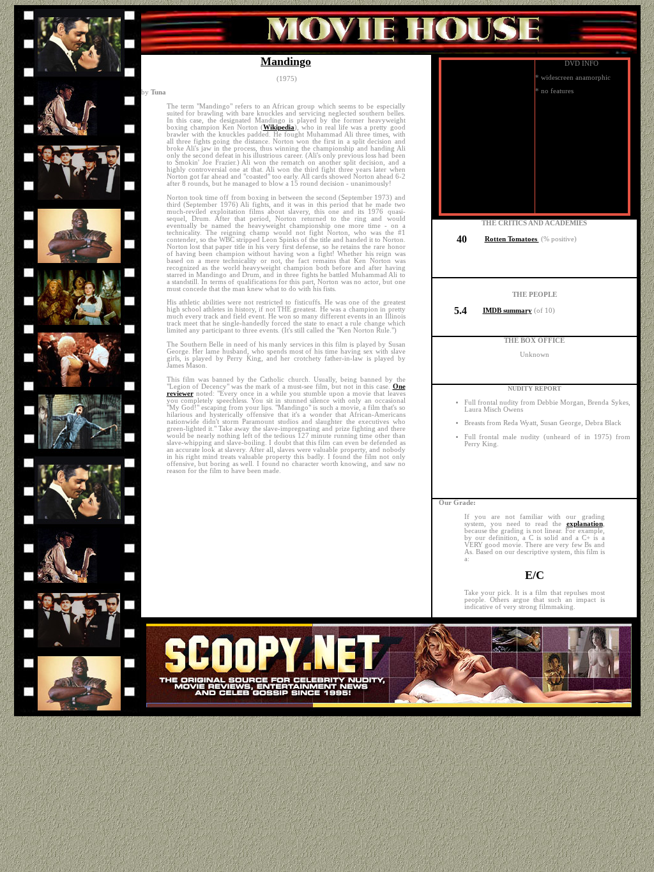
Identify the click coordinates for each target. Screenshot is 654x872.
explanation (585, 523)
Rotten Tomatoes (512, 239)
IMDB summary (507, 310)
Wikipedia (278, 127)
